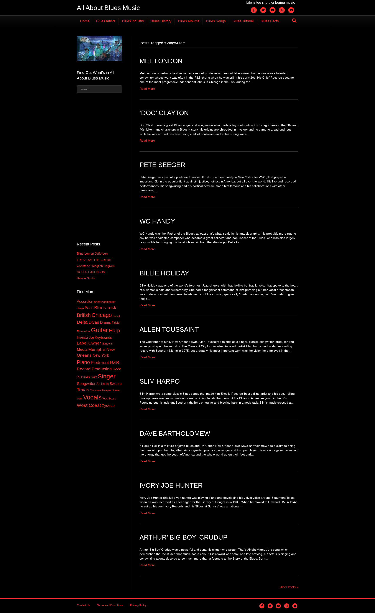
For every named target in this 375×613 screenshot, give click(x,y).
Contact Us (83, 605)
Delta (82, 322)
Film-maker (83, 331)
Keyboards (103, 337)
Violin (79, 398)
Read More (147, 88)
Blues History (161, 21)
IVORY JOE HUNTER (171, 485)
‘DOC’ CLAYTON (164, 112)
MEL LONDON (161, 61)
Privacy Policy (138, 605)
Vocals (92, 397)
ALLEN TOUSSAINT (169, 329)
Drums (105, 322)
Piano (83, 362)
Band (97, 301)
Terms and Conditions (110, 605)
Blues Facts (269, 21)
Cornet (116, 316)
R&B (114, 362)
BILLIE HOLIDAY (164, 273)
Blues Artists (105, 21)
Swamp (116, 383)
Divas (94, 322)
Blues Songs (216, 21)
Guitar (99, 330)
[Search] (294, 21)
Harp (114, 330)
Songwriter (86, 383)
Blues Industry (133, 21)
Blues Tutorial (243, 21)
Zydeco (108, 405)
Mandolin (107, 343)
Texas (83, 389)
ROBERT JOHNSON (91, 272)
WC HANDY (157, 221)
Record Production (94, 369)
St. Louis (102, 384)
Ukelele (115, 390)
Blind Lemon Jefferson (92, 253)
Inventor (82, 337)
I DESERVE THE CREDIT (94, 260)
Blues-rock (105, 307)
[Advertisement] (99, 166)
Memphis (96, 349)
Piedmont (100, 362)
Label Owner (89, 343)
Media (82, 349)
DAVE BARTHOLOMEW (175, 433)
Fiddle (115, 322)
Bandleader (108, 301)
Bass (89, 308)
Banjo (80, 308)
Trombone (95, 390)
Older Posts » (289, 587)
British (84, 315)
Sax (94, 377)
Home (84, 21)
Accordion (85, 301)
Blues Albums (188, 21)
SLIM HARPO (160, 381)
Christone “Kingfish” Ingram (96, 266)
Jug (91, 337)
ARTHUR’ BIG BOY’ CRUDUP (183, 537)
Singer (106, 376)
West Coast (89, 405)
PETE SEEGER (162, 164)
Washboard (109, 398)
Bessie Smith (86, 278)
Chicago (102, 315)
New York (100, 355)
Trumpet (106, 390)
